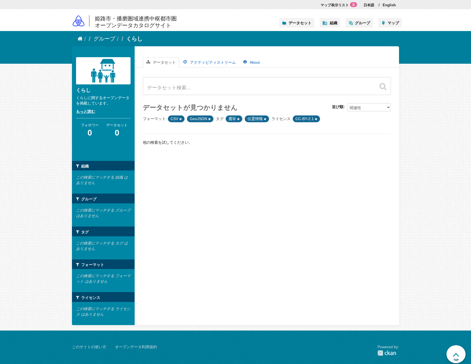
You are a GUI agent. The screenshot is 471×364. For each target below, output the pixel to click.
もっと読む (85, 111)
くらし (134, 39)
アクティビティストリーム (212, 62)
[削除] (180, 119)
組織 (333, 23)
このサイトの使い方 (89, 347)
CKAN (388, 353)
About (254, 62)
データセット (300, 23)
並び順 (337, 107)
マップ (393, 23)
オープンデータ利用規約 (136, 347)
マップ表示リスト (338, 4)
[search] (383, 86)
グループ (362, 23)
